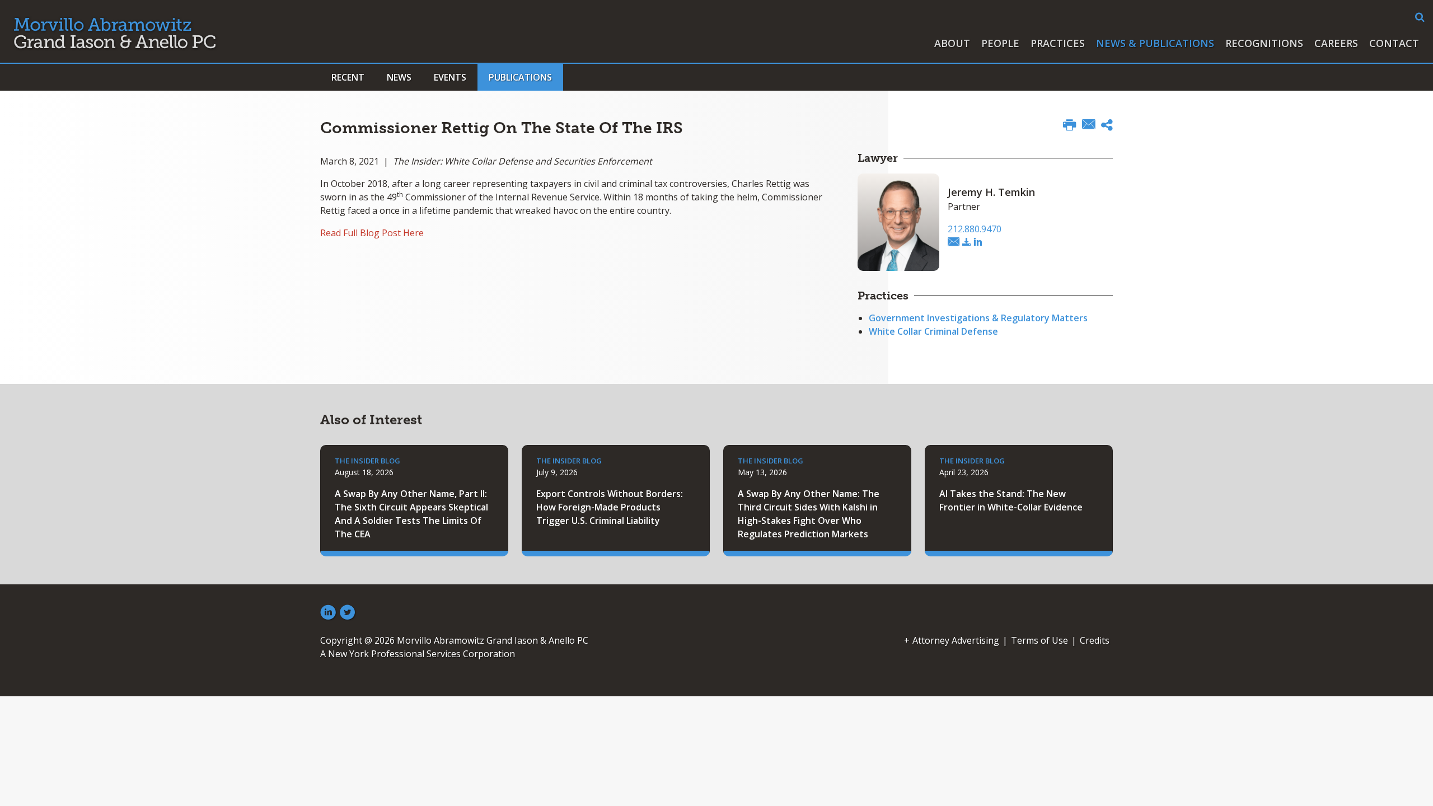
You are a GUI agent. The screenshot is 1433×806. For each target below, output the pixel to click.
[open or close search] (1420, 17)
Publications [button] (520, 77)
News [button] (399, 77)
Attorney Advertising (955, 640)
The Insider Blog (367, 461)
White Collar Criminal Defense (933, 331)
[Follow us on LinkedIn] (328, 613)
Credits (1094, 640)
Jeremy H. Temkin (991, 192)
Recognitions (1264, 43)
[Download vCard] (966, 242)
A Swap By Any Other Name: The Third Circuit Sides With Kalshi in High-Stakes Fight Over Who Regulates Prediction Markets (808, 514)
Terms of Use (1039, 640)
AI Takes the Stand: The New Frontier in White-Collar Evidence (1011, 500)
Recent (347, 77)
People (1000, 43)
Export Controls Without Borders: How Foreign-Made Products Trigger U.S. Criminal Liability (609, 507)
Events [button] (450, 77)
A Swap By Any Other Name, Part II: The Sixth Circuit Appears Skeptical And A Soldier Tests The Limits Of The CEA (411, 514)
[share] (1107, 126)
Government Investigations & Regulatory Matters (978, 318)
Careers (1336, 43)
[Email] (1088, 125)
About (952, 43)
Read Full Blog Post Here (372, 233)
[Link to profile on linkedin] (977, 242)
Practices (1058, 43)
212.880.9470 (974, 229)
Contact (1394, 43)
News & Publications (1155, 43)
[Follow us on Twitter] (347, 613)
